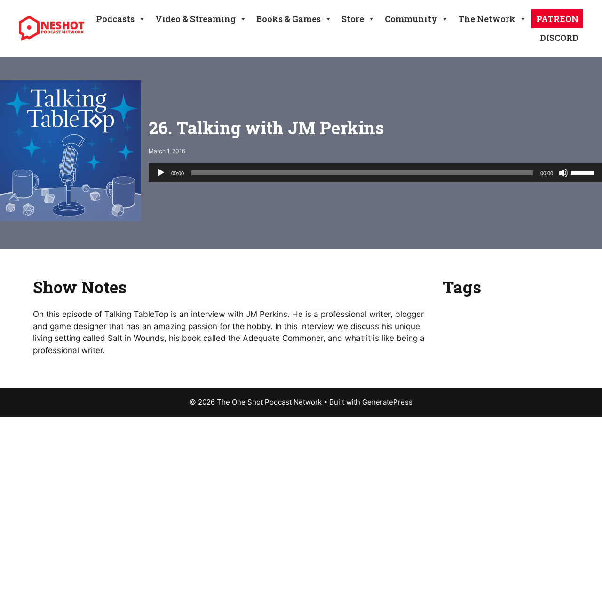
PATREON (557, 18)
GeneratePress (387, 401)
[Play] (161, 173)
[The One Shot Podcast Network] (51, 27)
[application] (375, 172)
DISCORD (559, 37)
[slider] (584, 171)
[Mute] (563, 173)
